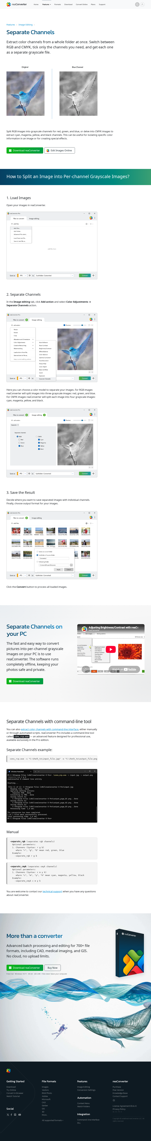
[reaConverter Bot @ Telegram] (114, 1100)
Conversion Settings (86, 1090)
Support (102, 4)
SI (121, 1112)
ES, (116, 1112)
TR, (119, 1112)
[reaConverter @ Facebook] (11, 1114)
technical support (52, 891)
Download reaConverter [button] (26, 681)
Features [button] (45, 4)
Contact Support (120, 1096)
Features (10, 24)
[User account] (142, 4)
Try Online (11, 1090)
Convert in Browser (14, 1093)
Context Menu (83, 1103)
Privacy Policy (119, 1109)
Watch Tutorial (13, 1096)
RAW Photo (47, 1093)
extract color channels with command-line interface (49, 729)
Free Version (118, 1090)
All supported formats (52, 1120)
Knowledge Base (120, 1093)
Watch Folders (83, 1106)
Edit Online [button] (61, 150)
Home (36, 4)
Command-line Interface (88, 1119)
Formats (57, 4)
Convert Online (81, 4)
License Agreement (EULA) (125, 1106)
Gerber (45, 1105)
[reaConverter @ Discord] (15, 1114)
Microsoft (46, 1099)
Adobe (45, 1096)
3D (43, 1111)
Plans (93, 4)
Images (45, 1086)
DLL (79, 1122)
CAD (44, 1102)
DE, (114, 1112)
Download (68, 4)
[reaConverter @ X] (7, 1114)
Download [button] (26, 150)
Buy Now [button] (53, 967)
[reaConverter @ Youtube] (19, 1114)
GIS (43, 1108)
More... (44, 1114)
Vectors (45, 1090)
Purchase (117, 1086)
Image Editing (26, 24)
